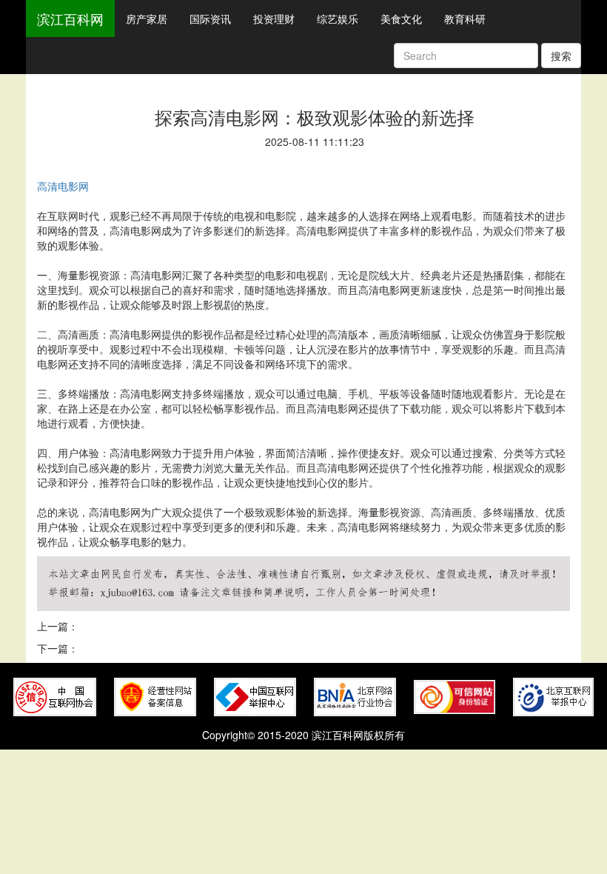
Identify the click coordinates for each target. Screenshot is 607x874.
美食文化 (401, 18)
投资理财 (274, 18)
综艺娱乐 (337, 18)
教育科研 (465, 18)
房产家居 (146, 18)
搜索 (561, 55)
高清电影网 (63, 186)
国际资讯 (210, 18)
